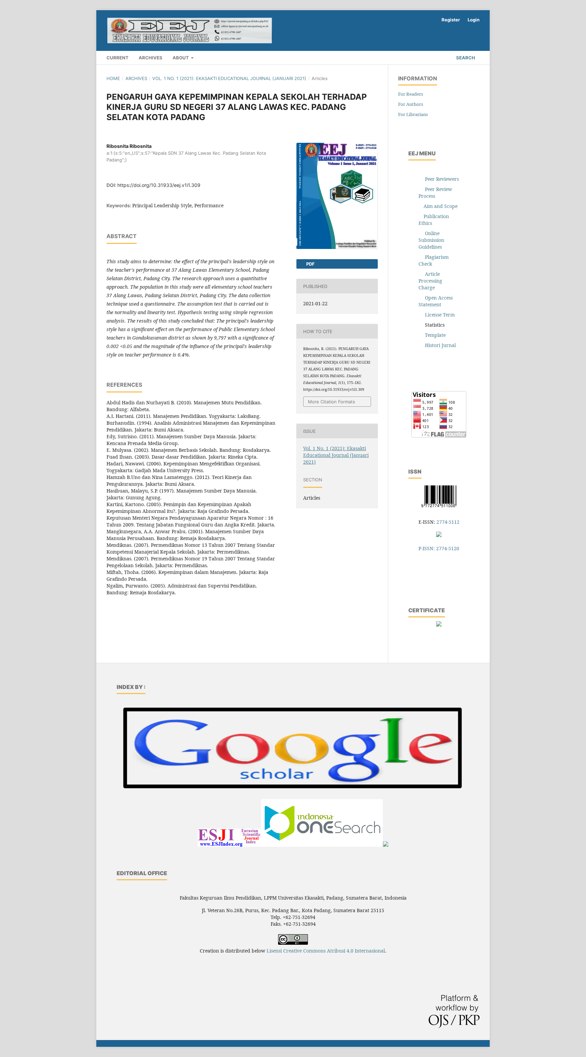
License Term (440, 314)
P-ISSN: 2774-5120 (438, 548)
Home (113, 78)
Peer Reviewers (442, 179)
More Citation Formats (331, 401)
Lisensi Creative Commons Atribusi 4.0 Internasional (326, 950)
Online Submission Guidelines (431, 240)
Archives (150, 57)
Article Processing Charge (430, 281)
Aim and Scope (440, 206)
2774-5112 (448, 522)
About (181, 57)
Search (465, 57)
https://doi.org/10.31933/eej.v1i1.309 (158, 185)
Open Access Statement (435, 301)
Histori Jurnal (440, 345)
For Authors (410, 104)
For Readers (410, 94)
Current (117, 57)
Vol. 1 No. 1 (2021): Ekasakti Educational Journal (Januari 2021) (229, 78)
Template (435, 335)
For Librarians (413, 114)
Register (451, 19)
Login (474, 19)
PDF (310, 264)
